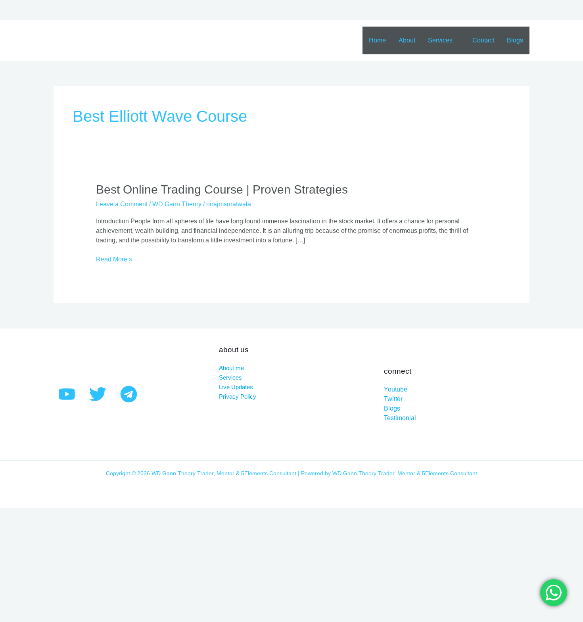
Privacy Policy (237, 396)
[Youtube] (67, 394)
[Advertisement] (238, 563)
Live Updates (236, 387)
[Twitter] (97, 394)
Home (377, 40)
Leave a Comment (122, 204)
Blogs (515, 40)
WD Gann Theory (176, 204)
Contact (483, 40)
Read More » (114, 259)
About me (231, 368)
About (407, 40)
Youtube (395, 389)
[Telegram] (128, 394)
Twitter (393, 398)
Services (440, 40)
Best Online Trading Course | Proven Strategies (222, 189)
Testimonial (400, 418)
